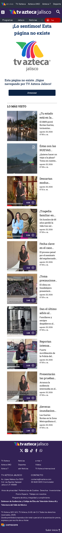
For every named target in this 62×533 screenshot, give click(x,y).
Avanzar (32, 92)
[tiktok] (31, 451)
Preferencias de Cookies (29, 490)
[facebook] (36, 451)
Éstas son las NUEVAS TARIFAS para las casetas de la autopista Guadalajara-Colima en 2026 (48, 148)
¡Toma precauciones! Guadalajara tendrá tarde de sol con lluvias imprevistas (48, 278)
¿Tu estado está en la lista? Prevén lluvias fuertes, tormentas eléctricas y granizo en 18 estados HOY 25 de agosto (48, 116)
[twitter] (21, 451)
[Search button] (58, 12)
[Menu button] (3, 12)
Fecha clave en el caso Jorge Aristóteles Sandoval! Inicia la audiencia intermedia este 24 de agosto (47, 246)
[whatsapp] (40, 451)
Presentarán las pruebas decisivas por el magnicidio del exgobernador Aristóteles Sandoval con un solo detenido (48, 376)
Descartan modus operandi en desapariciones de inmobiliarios (48, 181)
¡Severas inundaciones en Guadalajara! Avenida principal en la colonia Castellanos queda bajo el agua (48, 409)
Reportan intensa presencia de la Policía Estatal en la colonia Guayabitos (48, 344)
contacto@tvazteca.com (41, 479)
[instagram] (26, 451)
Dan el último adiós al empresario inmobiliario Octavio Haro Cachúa (48, 311)
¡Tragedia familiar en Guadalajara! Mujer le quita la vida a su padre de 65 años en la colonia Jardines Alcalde (48, 213)
